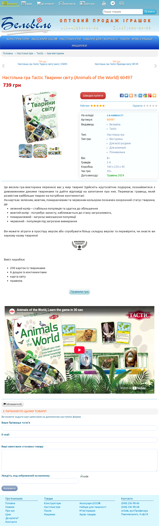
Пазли (47, 510)
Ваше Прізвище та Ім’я (16, 422)
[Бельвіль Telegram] (112, 4)
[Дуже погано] (144, 105)
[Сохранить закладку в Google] (145, 95)
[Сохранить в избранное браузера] (154, 95)
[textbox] (122, 11)
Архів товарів (88, 514)
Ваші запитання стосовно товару (22, 446)
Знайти (151, 11)
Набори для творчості (93, 507)
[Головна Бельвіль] (26, 25)
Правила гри (79, 291)
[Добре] (156, 105)
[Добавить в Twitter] (126, 95)
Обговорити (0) (14, 404)
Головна (8, 53)
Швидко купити (93, 95)
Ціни (8, 514)
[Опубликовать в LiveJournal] (136, 95)
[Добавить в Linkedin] (140, 95)
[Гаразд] (153, 105)
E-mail (5, 434)
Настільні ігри (25, 53)
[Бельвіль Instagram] (121, 4)
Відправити (10, 488)
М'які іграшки (87, 510)
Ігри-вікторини (55, 53)
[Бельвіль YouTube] (104, 4)
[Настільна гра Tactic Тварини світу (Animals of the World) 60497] (40, 117)
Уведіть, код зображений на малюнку (26, 475)
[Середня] (150, 105)
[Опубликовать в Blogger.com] (131, 95)
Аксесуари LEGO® (90, 503)
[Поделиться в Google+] (150, 95)
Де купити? (11, 518)
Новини (9, 507)
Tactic (39, 53)
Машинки (49, 514)
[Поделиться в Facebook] (122, 95)
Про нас (10, 510)
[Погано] (147, 105)
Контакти (11, 521)
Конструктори (52, 503)
